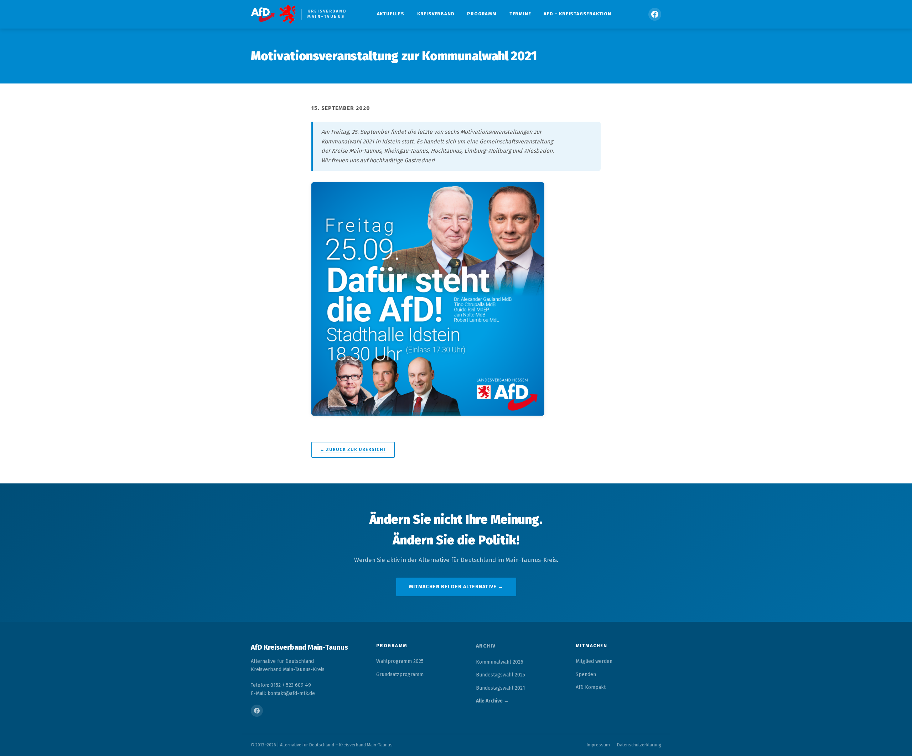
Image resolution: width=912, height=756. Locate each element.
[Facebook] (654, 14)
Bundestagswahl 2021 (500, 688)
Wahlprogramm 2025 (400, 661)
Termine (520, 13)
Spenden (586, 674)
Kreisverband (436, 13)
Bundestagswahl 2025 (500, 675)
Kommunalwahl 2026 (499, 662)
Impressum (598, 744)
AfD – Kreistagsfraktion (577, 13)
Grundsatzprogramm (400, 674)
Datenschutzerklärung (639, 744)
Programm (481, 13)
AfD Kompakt (591, 687)
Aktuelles (390, 13)
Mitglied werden (594, 661)
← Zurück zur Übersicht (353, 449)
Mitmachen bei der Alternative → (456, 587)
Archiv (486, 646)
